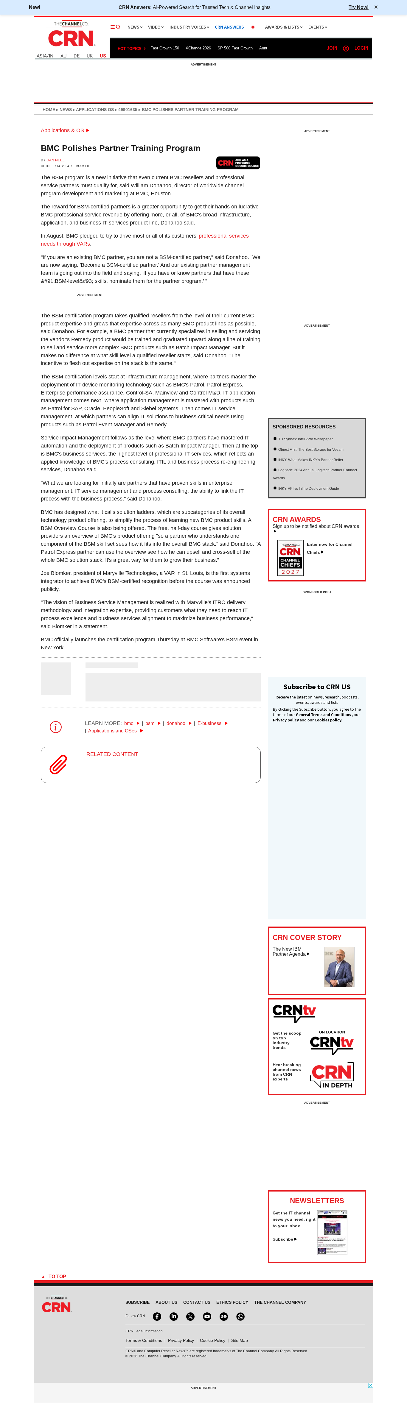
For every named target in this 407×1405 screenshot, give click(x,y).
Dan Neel (55, 160)
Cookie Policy (212, 1340)
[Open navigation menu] (115, 27)
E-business (210, 723)
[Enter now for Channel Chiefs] (292, 574)
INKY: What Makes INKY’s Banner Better (310, 460)
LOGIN (361, 48)
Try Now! (359, 7)
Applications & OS (62, 130)
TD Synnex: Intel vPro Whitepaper (305, 439)
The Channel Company (280, 1302)
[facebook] (156, 1316)
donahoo (177, 723)
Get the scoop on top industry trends (287, 1040)
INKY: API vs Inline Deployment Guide (308, 488)
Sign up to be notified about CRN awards (316, 526)
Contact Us (196, 1302)
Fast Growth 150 (164, 48)
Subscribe (283, 1239)
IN (51, 56)
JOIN (332, 48)
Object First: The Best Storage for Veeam (311, 449)
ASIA (42, 56)
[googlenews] (223, 1316)
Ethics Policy (232, 1302)
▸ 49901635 (125, 109)
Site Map (239, 1340)
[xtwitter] (189, 1316)
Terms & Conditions (143, 1340)
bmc (129, 723)
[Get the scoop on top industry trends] (332, 1044)
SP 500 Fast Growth (235, 48)
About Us (166, 1302)
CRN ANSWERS (229, 27)
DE (77, 56)
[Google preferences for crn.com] (238, 163)
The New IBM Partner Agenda (289, 952)
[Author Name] (56, 691)
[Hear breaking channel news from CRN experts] (332, 1075)
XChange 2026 (198, 48)
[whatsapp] (239, 1316)
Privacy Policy (181, 1340)
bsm (150, 723)
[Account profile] (346, 48)
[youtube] (206, 1316)
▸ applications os (93, 109)
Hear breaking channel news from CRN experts (287, 1071)
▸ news (63, 109)
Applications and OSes (113, 730)
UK (90, 56)
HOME (49, 109)
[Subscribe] (332, 1253)
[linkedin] (173, 1316)
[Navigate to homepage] (71, 47)
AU (63, 56)
